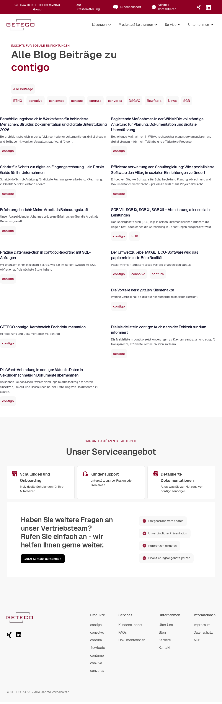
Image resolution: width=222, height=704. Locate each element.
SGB (186, 101)
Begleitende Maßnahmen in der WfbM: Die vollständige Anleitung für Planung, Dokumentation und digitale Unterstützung (157, 124)
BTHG (17, 101)
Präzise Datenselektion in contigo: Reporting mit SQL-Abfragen (45, 255)
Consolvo (97, 632)
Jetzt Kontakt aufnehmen (42, 559)
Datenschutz (203, 632)
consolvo (35, 101)
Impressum (202, 625)
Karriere (165, 640)
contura (95, 101)
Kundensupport (130, 7)
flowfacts (154, 101)
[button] (101, 25)
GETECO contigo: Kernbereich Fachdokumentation (43, 326)
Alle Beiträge (23, 89)
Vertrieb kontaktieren (167, 7)
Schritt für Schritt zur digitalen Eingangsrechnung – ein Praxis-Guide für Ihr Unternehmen (53, 169)
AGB (197, 640)
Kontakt (164, 647)
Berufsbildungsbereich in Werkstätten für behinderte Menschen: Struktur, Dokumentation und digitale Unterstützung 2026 (53, 124)
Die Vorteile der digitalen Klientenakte (142, 290)
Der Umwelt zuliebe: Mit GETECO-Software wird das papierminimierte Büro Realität (154, 255)
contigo (77, 101)
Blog (162, 632)
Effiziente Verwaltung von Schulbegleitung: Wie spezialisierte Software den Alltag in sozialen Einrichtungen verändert (162, 169)
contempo (57, 101)
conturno (97, 655)
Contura (96, 640)
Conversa (97, 670)
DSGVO (134, 101)
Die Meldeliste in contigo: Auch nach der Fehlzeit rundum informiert (158, 329)
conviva (96, 663)
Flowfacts (97, 647)
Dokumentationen (131, 640)
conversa (115, 101)
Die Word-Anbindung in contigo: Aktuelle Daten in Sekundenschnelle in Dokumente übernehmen (41, 372)
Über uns (166, 625)
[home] (21, 24)
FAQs (122, 632)
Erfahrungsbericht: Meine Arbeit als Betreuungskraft (44, 209)
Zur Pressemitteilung (88, 7)
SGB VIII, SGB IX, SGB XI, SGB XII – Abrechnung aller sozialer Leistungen (161, 212)
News (172, 101)
